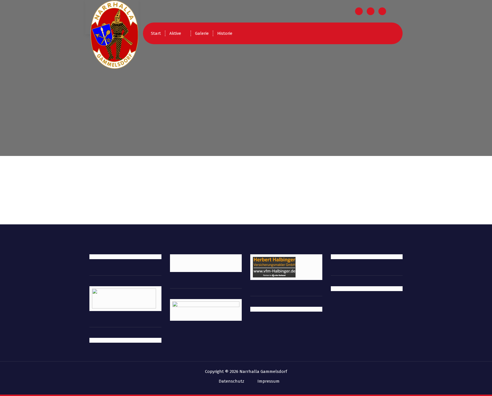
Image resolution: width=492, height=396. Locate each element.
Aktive (175, 33)
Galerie (202, 33)
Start (156, 33)
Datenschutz (231, 381)
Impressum (268, 381)
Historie (224, 33)
